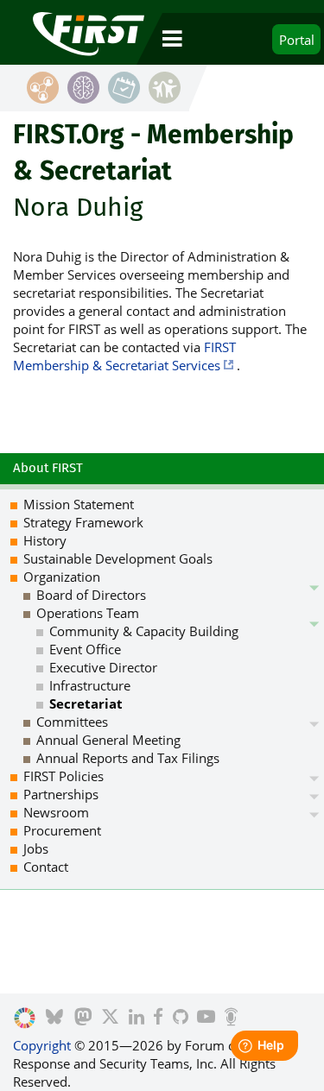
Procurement (62, 830)
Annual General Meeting (108, 739)
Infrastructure (89, 685)
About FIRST (48, 468)
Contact (45, 866)
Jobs (35, 848)
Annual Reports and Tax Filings (127, 757)
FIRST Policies (63, 776)
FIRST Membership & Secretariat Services (124, 356)
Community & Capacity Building (143, 631)
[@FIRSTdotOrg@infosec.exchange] (83, 1018)
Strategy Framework (83, 522)
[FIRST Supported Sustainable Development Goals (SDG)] (24, 1018)
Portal (296, 39)
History (45, 540)
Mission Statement (78, 504)
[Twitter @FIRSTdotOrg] (110, 1018)
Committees (72, 721)
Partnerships (60, 794)
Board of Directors (91, 594)
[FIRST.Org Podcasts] (231, 1018)
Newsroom (56, 812)
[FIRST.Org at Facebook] (158, 1018)
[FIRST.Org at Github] (180, 1018)
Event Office (85, 649)
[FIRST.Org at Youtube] (206, 1018)
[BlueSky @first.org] (54, 1018)
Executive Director (103, 667)
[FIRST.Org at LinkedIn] (136, 1018)
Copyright (42, 1045)
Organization (61, 576)
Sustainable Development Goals (118, 558)
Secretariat (86, 703)
